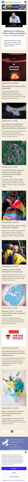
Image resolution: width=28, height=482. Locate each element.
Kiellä (14, 472)
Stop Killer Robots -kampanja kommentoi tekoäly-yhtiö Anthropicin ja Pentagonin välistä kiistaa (13, 173)
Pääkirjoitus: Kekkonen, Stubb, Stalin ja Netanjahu (14, 32)
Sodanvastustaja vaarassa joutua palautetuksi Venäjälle (14, 226)
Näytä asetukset (14, 476)
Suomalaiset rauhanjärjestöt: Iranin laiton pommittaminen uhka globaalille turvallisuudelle (14, 126)
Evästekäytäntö (5, 480)
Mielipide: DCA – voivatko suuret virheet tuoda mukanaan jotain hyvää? (13, 313)
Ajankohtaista (7, 83)
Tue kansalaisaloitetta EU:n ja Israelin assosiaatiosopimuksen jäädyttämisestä (13, 353)
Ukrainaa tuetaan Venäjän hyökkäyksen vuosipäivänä (12, 271)
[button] (26, 452)
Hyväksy (14, 468)
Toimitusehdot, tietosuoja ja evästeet (17, 480)
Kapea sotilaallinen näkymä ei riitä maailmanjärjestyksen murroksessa (13, 413)
